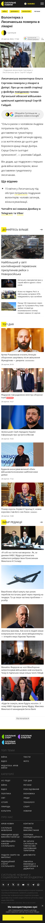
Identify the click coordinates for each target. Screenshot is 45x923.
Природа (5, 806)
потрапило (21, 193)
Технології (29, 802)
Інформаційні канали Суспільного (8, 843)
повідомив (22, 91)
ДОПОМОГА (14, 11)
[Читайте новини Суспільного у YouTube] (23, 885)
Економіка (29, 793)
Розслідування (31, 789)
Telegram (7, 213)
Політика (6, 793)
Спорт (27, 806)
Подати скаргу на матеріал (10, 856)
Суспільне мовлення (6, 829)
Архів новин (7, 823)
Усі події (5, 780)
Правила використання (31, 829)
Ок (22, 917)
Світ (3, 798)
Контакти (29, 823)
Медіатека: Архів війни (9, 766)
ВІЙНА (5, 11)
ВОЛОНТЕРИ (26, 11)
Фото (26, 761)
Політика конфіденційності (33, 835)
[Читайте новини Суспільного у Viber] (28, 885)
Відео (4, 761)
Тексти (27, 757)
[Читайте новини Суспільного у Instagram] (18, 885)
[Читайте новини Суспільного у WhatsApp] (38, 885)
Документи (29, 855)
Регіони (37, 11)
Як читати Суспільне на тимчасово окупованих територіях (30, 846)
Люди (27, 798)
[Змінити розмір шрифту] (42, 39)
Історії (4, 802)
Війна (4, 757)
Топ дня (28, 780)
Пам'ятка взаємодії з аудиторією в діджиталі (31, 865)
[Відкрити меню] (42, 3)
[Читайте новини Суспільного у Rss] (3, 885)
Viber (20, 213)
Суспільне (12, 33)
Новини (28, 811)
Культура (6, 811)
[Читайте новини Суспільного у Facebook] (8, 885)
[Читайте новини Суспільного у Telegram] (33, 885)
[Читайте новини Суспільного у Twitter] (13, 885)
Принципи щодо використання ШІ (10, 835)
